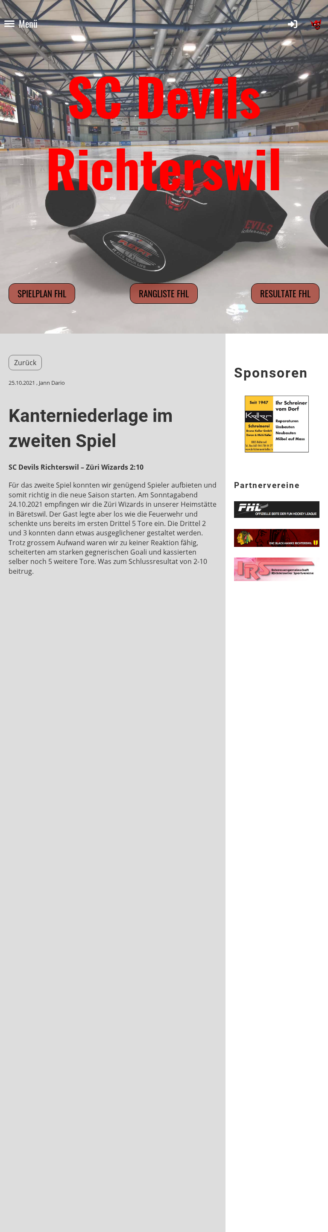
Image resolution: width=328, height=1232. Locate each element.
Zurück (25, 362)
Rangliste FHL (164, 293)
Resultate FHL (285, 293)
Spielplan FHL (42, 293)
